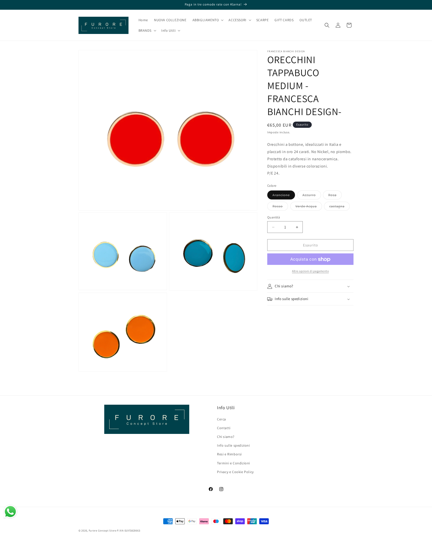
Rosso (280, 207)
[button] (208, 20)
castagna (339, 207)
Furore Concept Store (102, 530)
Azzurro (311, 195)
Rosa (335, 195)
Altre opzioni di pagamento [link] (310, 271)
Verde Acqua (309, 207)
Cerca (221, 419)
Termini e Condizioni (233, 463)
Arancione (283, 195)
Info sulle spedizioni (233, 445)
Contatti (223, 428)
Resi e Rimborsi (229, 454)
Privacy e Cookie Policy (235, 472)
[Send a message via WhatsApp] (10, 512)
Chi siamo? (225, 436)
